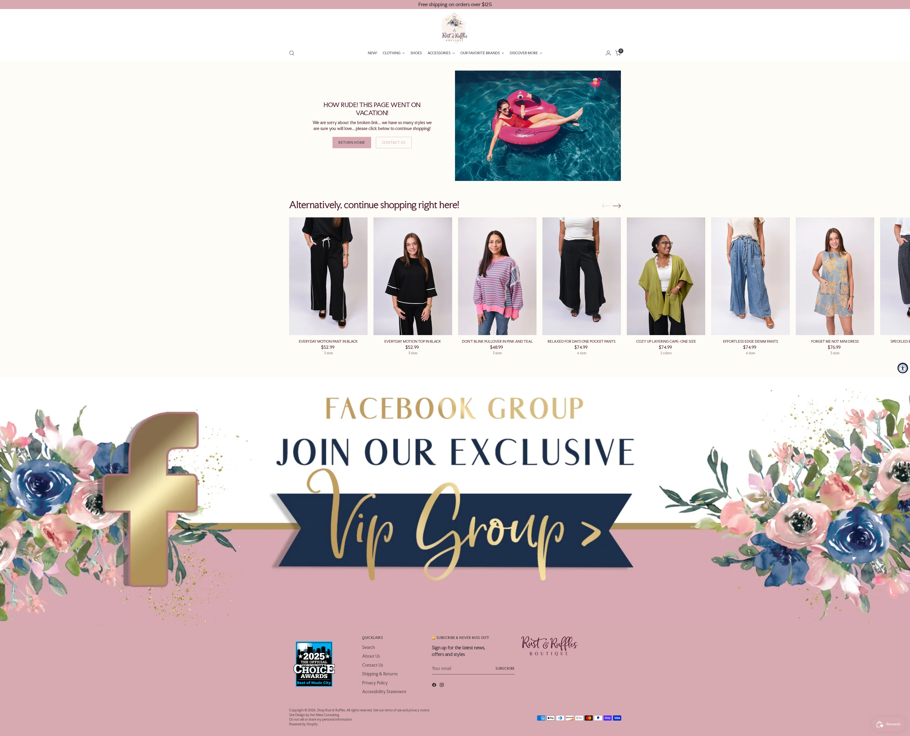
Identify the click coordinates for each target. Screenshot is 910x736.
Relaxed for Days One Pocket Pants (581, 341)
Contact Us (372, 665)
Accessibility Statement (384, 691)
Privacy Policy (375, 682)
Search (368, 647)
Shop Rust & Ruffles (331, 710)
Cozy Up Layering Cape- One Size (666, 341)
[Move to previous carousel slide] (606, 206)
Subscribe (505, 668)
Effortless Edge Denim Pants (750, 341)
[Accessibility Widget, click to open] (902, 368)
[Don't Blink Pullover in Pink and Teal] (497, 276)
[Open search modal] (291, 53)
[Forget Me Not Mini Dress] (835, 276)
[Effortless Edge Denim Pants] (750, 276)
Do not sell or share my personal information (320, 719)
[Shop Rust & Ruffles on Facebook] (434, 685)
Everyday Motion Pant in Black (328, 341)
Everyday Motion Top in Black (412, 341)
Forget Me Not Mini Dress (835, 341)
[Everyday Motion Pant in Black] (328, 276)
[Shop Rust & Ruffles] (455, 28)
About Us (371, 656)
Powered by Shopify (303, 724)
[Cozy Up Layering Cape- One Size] (666, 276)
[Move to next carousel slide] (617, 206)
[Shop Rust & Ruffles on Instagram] (442, 685)
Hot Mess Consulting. (325, 715)
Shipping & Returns (380, 673)
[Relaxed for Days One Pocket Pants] (581, 276)
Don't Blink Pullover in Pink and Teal (497, 341)
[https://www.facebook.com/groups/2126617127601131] (455, 501)
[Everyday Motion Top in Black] (412, 276)
